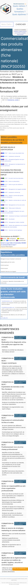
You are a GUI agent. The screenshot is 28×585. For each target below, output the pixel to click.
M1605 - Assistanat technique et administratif (15, 216)
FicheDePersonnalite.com (8, 307)
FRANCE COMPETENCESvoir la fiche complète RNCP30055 (20, 33)
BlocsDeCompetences (20, 3)
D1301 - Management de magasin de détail (15, 189)
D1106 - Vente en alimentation (11, 181)
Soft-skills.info (4, 318)
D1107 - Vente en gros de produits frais (14, 153)
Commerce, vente (10, 100)
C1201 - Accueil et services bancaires (13, 178)
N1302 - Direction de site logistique (13, 230)
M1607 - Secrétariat (9, 219)
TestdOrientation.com (7, 301)
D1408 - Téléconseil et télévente (12, 208)
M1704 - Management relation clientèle (14, 222)
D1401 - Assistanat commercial (12, 156)
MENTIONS (14, 580)
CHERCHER (21, 24)
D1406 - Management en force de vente (14, 205)
